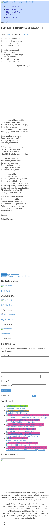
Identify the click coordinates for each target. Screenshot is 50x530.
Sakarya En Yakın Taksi (16, 408)
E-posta (5, 381)
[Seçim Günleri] (8, 314)
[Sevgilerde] (6, 329)
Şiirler (26, 34)
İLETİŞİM (11, 17)
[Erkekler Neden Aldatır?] (17, 438)
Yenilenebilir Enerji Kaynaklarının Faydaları (24, 427)
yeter (9, 34)
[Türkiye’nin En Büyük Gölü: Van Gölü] (23, 433)
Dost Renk (5, 291)
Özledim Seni (6, 305)
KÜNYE (10, 14)
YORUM (5, 355)
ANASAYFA (12, 6)
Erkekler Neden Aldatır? (16, 440)
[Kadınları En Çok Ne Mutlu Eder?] (21, 429)
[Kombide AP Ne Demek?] (17, 411)
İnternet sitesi (6, 386)
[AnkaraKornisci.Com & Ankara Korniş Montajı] (26, 447)
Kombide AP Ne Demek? (16, 413)
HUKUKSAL (13, 12)
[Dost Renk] (6, 286)
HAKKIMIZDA (14, 9)
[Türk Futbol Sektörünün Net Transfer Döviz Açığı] (27, 415)
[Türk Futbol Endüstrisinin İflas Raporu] (23, 420)
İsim (3, 376)
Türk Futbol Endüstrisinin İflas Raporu (22, 422)
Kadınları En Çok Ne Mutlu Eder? (20, 431)
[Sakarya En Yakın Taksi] (17, 406)
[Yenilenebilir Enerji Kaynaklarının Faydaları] (25, 424)
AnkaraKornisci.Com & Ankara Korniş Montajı (25, 450)
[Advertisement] (25, 91)
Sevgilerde (5, 334)
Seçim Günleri (7, 319)
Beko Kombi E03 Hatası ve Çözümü (21, 445)
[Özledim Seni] (7, 300)
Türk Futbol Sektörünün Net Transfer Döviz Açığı (26, 417)
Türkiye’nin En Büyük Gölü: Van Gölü (22, 436)
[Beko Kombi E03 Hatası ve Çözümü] (22, 443)
